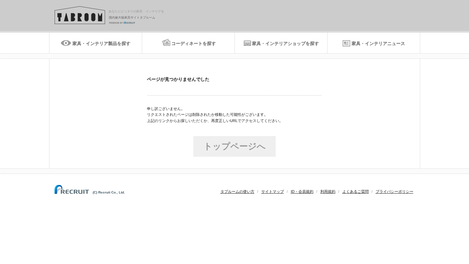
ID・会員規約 (302, 191)
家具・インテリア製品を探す (101, 43)
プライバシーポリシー (394, 191)
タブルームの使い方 (237, 191)
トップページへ (235, 146)
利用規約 (327, 191)
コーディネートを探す (193, 43)
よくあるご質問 (355, 191)
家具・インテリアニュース (378, 43)
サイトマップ (272, 191)
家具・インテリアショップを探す (285, 43)
